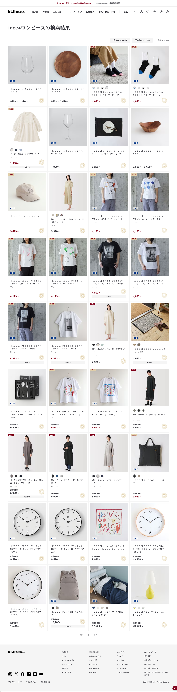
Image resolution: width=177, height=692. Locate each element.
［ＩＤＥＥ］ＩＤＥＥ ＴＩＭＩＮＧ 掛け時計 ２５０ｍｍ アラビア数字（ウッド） (149, 549)
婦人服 (35, 11)
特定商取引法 (45, 682)
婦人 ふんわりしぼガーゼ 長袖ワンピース (108, 352)
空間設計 (65, 668)
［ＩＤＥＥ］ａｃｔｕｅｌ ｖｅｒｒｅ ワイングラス (68, 152)
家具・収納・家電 (107, 11)
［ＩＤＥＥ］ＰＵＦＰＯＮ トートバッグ (149, 481)
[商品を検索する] (135, 11)
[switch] (41, 100)
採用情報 (147, 656)
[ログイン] (141, 11)
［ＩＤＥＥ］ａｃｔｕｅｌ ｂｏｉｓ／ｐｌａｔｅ (67, 90)
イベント (65, 656)
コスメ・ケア (76, 11)
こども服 (57, 11)
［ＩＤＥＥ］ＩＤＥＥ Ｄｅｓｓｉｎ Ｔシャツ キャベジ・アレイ (67, 283)
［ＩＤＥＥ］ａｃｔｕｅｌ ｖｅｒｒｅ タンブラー (27, 90)
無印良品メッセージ (151, 660)
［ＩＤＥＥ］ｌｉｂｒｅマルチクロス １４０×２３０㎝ (108, 613)
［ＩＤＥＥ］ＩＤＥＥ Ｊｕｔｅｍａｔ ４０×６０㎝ (150, 350)
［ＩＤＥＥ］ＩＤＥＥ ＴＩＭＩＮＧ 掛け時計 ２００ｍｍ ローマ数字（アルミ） (67, 549)
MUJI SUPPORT (67, 664)
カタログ (120, 656)
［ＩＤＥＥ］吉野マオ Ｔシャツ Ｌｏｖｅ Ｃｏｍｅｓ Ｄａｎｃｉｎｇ (67, 414)
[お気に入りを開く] (147, 11)
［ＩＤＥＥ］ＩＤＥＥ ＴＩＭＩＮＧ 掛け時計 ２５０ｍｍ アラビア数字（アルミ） (26, 611)
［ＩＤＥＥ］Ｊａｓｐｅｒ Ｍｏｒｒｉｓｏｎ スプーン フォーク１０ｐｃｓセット (26, 414)
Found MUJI (93, 664)
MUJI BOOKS (94, 668)
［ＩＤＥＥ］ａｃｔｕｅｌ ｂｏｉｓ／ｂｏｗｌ (149, 152)
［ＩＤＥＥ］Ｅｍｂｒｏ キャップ (24, 216)
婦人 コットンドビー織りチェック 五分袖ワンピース (67, 222)
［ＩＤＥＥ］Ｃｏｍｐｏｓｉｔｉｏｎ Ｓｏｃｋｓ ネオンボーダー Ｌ (149, 93)
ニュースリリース (150, 652)
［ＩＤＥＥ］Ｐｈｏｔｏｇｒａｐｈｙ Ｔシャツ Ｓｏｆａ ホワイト (67, 348)
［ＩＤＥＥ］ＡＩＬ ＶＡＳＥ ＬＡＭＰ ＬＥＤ (149, 613)
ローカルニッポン (68, 660)
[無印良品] (16, 652)
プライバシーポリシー (16, 682)
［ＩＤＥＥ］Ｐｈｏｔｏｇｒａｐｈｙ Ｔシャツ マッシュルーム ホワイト (149, 283)
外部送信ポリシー (32, 682)
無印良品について (150, 664)
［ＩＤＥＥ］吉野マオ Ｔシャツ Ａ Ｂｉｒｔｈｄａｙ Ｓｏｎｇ (108, 414)
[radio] (93, 87)
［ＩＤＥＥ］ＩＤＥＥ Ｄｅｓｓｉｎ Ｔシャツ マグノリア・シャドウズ (26, 283)
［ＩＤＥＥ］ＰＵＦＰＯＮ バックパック (67, 613)
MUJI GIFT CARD (123, 664)
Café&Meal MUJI (95, 656)
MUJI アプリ (121, 652)
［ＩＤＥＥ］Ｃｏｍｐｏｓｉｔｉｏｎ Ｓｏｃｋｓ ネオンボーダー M (108, 93)
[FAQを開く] (161, 11)
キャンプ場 (93, 660)
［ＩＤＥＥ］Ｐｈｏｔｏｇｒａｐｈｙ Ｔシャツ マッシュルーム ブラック (108, 283)
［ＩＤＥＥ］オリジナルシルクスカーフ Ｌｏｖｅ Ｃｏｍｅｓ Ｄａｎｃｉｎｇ (109, 547)
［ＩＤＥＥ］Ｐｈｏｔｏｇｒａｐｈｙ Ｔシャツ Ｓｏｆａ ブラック (26, 348)
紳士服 (46, 11)
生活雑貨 (90, 11)
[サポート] (167, 11)
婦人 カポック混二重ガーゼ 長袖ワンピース (67, 483)
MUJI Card (120, 660)
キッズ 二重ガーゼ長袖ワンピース (24, 155)
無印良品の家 (94, 652)
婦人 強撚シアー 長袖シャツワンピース (149, 417)
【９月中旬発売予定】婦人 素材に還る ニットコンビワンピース (27, 483)
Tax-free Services (123, 672)
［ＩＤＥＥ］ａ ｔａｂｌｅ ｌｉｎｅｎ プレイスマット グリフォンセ (108, 152)
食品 (126, 11)
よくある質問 (66, 672)
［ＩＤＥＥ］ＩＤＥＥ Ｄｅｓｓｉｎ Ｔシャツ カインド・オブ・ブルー (149, 219)
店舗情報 (65, 652)
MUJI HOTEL (93, 672)
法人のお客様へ (122, 668)
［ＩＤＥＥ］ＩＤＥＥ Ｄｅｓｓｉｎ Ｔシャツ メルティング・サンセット (108, 219)
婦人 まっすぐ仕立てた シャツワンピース (108, 483)
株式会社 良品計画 (151, 668)
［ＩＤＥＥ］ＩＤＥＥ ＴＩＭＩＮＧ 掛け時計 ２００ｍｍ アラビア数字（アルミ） (26, 549)
